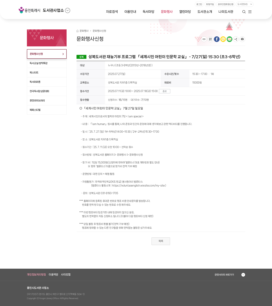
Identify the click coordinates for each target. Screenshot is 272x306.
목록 (161, 241)
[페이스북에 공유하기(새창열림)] (217, 39)
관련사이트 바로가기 (224, 274)
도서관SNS (242, 4)
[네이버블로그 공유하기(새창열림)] (229, 39)
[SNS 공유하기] (236, 39)
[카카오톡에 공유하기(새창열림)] (223, 39)
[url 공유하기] (204, 39)
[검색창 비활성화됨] (244, 12)
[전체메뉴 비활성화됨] (249, 12)
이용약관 (53, 274)
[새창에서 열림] (242, 39)
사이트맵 (66, 274)
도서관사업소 (53, 10)
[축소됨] (67, 10)
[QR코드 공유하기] (210, 39)
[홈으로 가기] (77, 31)
